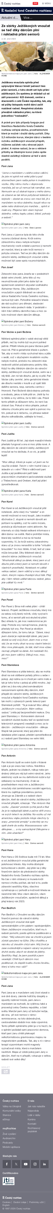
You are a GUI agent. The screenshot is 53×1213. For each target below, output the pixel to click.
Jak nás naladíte (36, 1106)
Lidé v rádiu (34, 1115)
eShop (6, 1119)
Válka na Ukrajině (12, 1106)
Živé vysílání (9, 1134)
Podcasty (8, 1142)
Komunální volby (12, 1110)
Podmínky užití (36, 1202)
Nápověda (33, 1110)
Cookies (6, 1202)
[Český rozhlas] (10, 3)
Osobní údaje (19, 1202)
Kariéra (31, 1119)
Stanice (7, 1115)
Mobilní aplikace (11, 1147)
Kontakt (32, 1123)
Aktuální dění (10, 17)
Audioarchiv (9, 1138)
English (6, 1205)
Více (28, 17)
